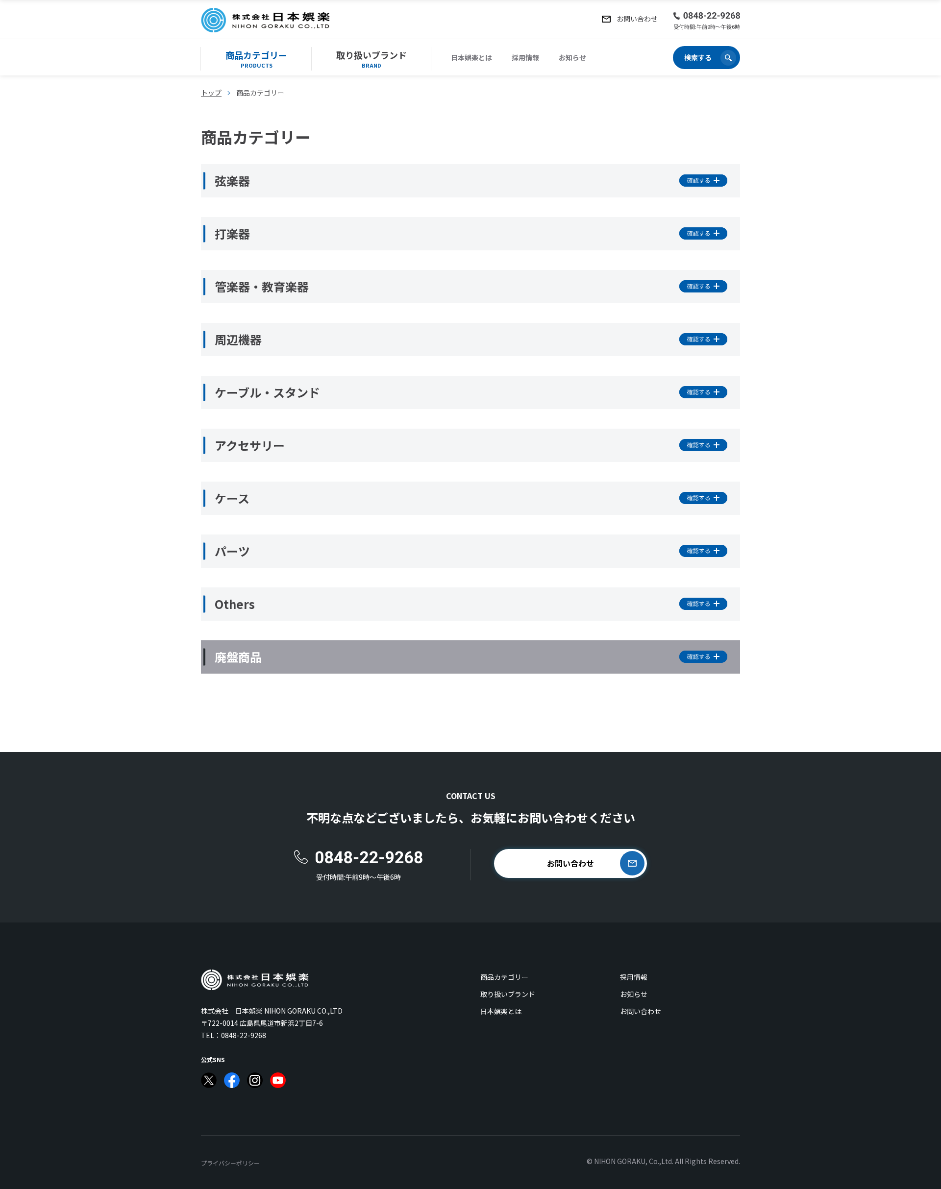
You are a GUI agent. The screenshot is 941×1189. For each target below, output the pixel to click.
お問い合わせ (640, 1011)
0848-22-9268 (243, 1035)
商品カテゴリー (504, 977)
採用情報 (525, 57)
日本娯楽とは (471, 57)
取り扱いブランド (507, 994)
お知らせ (572, 57)
